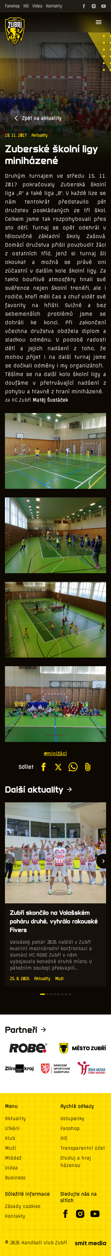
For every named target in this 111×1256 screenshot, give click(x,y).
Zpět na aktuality (42, 118)
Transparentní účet (82, 1148)
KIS (26, 6)
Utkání (12, 1128)
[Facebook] (83, 6)
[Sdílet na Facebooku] (43, 767)
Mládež (13, 1158)
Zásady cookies (22, 1206)
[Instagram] (93, 6)
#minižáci (55, 753)
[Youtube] (103, 6)
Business (15, 1178)
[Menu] (98, 22)
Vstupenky (72, 1118)
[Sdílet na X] (58, 767)
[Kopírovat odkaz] (88, 767)
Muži (10, 1148)
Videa (37, 6)
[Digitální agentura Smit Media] (90, 1243)
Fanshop (12, 6)
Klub (10, 1138)
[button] (42, 994)
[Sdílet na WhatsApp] (73, 767)
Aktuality (39, 135)
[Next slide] (103, 861)
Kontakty (54, 6)
